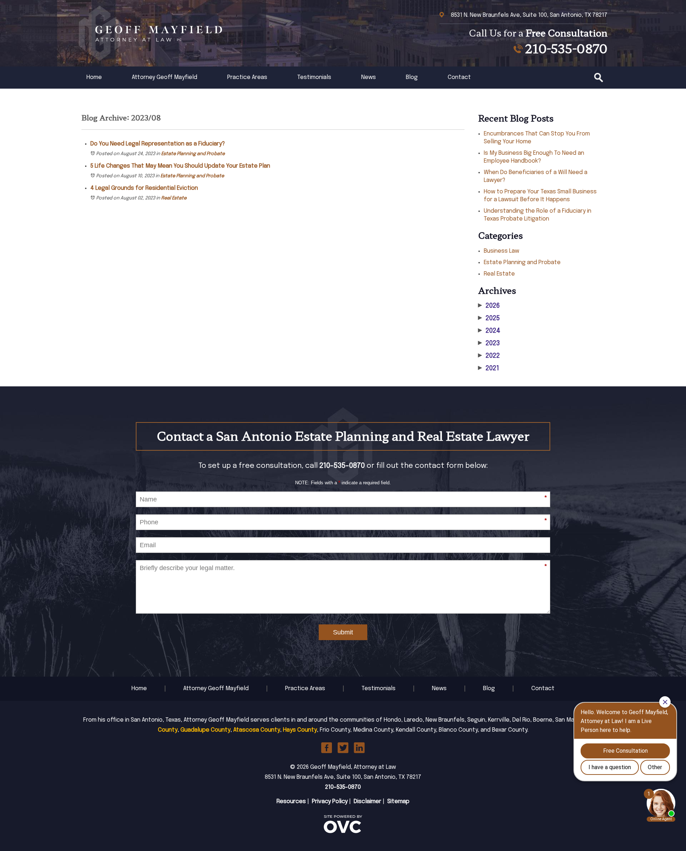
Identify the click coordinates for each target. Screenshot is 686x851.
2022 (489, 356)
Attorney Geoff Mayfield (164, 77)
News (368, 77)
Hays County (300, 730)
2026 (489, 306)
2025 (489, 318)
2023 (489, 343)
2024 (489, 331)
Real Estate (174, 198)
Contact (459, 77)
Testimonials (314, 77)
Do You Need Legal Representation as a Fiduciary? (157, 144)
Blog (412, 77)
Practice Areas (247, 77)
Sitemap (398, 801)
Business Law (501, 251)
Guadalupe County (205, 730)
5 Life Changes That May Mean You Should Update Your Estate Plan (180, 166)
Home (94, 77)
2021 (488, 368)
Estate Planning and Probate (193, 154)
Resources (291, 801)
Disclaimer (367, 801)
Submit (343, 632)
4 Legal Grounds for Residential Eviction (144, 188)
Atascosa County (256, 730)
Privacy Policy (330, 801)
